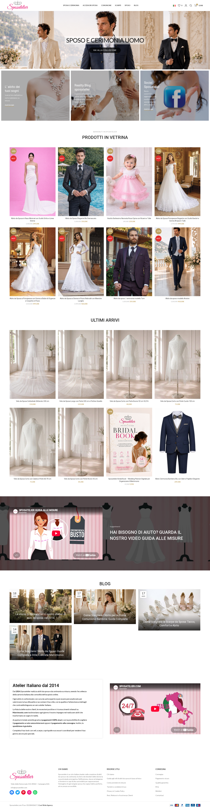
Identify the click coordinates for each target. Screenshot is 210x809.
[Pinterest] (23, 792)
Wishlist (158, 791)
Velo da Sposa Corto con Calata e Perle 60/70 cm (32, 479)
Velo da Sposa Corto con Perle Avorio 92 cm (81, 479)
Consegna (159, 774)
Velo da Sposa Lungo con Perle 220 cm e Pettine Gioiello (80, 401)
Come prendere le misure (116, 783)
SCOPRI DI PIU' (104, 50)
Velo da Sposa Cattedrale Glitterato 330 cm (32, 401)
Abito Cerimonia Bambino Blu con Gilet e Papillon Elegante (177, 479)
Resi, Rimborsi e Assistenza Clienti (120, 795)
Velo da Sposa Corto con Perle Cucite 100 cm (177, 401)
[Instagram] (29, 792)
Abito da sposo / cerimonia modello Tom (129, 298)
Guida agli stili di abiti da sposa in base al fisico (124, 778)
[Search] (190, 5)
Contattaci (159, 795)
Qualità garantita (161, 783)
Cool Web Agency (45, 805)
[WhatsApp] (35, 792)
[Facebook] (12, 792)
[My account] (186, 5)
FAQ (157, 787)
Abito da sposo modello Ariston (177, 298)
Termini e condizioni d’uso (116, 787)
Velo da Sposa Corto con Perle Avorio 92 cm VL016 (129, 401)
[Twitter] (17, 792)
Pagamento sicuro (162, 778)
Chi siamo (110, 774)
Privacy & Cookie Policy (115, 791)
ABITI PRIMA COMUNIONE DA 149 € (105, 40)
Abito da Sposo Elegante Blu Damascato (80, 218)
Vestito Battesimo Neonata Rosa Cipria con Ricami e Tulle (129, 218)
